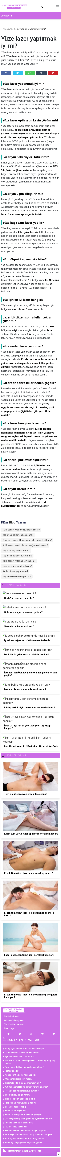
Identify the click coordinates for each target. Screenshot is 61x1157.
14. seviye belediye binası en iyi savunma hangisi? (28, 1134)
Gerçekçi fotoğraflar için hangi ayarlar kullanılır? (28, 1119)
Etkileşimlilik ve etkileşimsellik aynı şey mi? (25, 1130)
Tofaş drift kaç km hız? (16, 1107)
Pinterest (53, 73)
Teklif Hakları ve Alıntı (14, 1024)
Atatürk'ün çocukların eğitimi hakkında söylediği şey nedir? (30, 1061)
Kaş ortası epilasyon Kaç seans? (18, 535)
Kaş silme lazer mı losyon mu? (17, 576)
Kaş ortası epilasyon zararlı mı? (17, 556)
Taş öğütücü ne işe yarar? (17, 1095)
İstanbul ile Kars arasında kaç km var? (23, 1052)
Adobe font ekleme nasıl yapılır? (20, 1075)
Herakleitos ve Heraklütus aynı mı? (22, 1091)
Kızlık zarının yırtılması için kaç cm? (19, 561)
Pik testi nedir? (12, 1071)
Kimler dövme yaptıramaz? (15, 571)
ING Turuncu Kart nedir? (17, 1127)
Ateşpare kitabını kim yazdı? (18, 1079)
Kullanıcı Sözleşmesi (14, 1020)
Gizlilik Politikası (11, 1016)
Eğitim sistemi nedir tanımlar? (19, 1056)
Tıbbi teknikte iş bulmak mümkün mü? (23, 1083)
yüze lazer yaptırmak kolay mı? (17, 566)
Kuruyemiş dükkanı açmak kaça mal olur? (25, 1067)
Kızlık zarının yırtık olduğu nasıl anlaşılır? (21, 530)
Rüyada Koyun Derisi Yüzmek (19, 1123)
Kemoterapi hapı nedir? (16, 1110)
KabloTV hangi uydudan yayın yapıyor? (23, 1114)
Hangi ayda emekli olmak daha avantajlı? (24, 1048)
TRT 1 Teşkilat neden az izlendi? (20, 1099)
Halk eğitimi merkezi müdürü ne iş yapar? (24, 1138)
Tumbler (41, 73)
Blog (16, 29)
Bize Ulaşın (9, 1028)
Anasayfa (6, 15)
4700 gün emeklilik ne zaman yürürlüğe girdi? (26, 1087)
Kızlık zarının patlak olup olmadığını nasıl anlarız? (25, 545)
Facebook (6, 73)
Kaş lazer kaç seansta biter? (16, 550)
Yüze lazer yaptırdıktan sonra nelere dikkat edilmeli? (27, 540)
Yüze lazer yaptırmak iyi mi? (32, 29)
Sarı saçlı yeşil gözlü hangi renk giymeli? (24, 1142)
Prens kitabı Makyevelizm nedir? (20, 1103)
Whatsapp (30, 73)
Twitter (18, 73)
